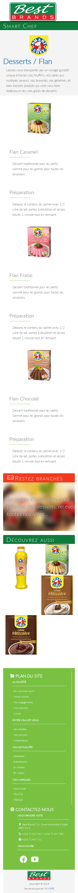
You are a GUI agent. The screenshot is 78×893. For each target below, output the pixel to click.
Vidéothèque (21, 740)
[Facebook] (23, 859)
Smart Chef (20, 788)
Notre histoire (21, 696)
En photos (19, 767)
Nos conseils (20, 734)
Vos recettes (20, 729)
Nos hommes (21, 707)
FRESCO (18, 799)
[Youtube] (35, 859)
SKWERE (49, 888)
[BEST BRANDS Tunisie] (32, 10)
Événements (20, 761)
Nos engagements (23, 702)
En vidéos (19, 772)
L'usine (17, 713)
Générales (19, 756)
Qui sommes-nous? (24, 691)
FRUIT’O (18, 794)
